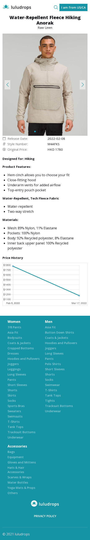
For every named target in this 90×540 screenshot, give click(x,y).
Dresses (13, 353)
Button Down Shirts (59, 332)
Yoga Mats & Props (21, 488)
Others (13, 493)
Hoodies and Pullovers (24, 359)
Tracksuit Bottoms (21, 432)
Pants (12, 380)
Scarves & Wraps (19, 477)
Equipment (16, 457)
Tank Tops (15, 427)
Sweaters (14, 411)
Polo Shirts (53, 364)
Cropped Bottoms (21, 348)
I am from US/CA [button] (73, 7)
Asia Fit (13, 332)
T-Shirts (13, 422)
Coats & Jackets (19, 343)
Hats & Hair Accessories (16, 470)
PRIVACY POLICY (45, 516)
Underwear (15, 437)
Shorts (12, 390)
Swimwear (52, 385)
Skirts (12, 395)
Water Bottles (18, 482)
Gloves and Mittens (22, 462)
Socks (12, 401)
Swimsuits (15, 416)
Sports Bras (16, 406)
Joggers (13, 364)
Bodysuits (15, 338)
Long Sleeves (17, 374)
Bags (11, 452)
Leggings (14, 369)
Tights (50, 401)
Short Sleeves (17, 385)
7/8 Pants (14, 327)
